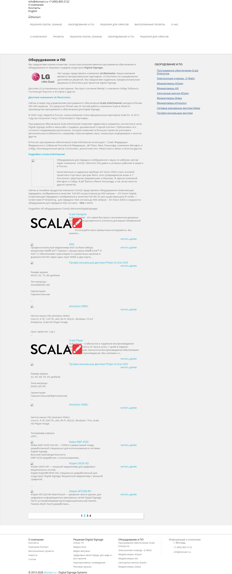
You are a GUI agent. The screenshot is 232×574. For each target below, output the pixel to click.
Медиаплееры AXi (128, 558)
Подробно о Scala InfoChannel (46, 154)
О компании (36, 4)
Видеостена (79, 546)
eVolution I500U (78, 404)
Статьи (32, 559)
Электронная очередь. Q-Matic (135, 550)
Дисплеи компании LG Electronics (49, 97)
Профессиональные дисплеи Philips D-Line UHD (98, 364)
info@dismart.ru (182, 551)
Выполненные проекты (41, 551)
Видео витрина (81, 551)
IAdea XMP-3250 (78, 441)
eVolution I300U (78, 306)
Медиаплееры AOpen (130, 554)
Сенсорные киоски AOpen (132, 562)
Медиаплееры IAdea (129, 566)
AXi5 (71, 244)
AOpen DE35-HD (79, 463)
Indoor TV (78, 542)
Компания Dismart (38, 546)
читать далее (130, 239)
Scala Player (76, 340)
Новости (32, 555)
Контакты (34, 8)
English (32, 11)
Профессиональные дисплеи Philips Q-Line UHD (98, 262)
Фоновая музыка (82, 566)
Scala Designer (78, 214)
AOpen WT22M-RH (80, 491)
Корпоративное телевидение (89, 562)
